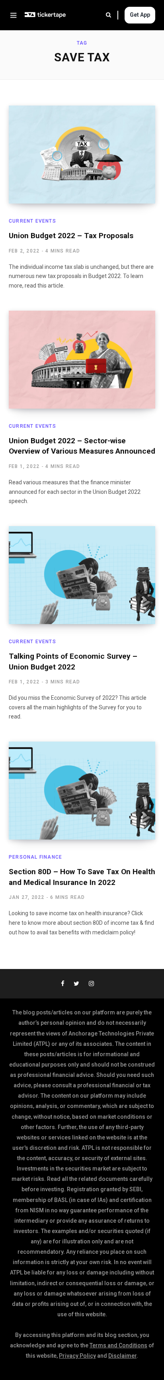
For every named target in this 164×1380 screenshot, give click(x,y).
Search (112, 15)
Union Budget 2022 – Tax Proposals (71, 235)
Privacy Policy (77, 1356)
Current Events (32, 221)
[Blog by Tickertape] (45, 15)
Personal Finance (35, 857)
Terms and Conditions (118, 1345)
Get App (140, 15)
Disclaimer (122, 1356)
